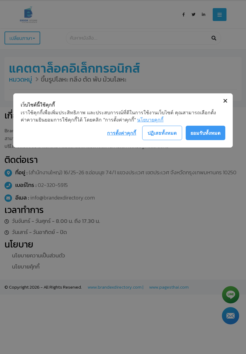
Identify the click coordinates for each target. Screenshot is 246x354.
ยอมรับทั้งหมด (205, 133)
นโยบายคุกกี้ (150, 120)
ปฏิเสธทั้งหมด (162, 133)
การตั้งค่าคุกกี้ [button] (121, 133)
